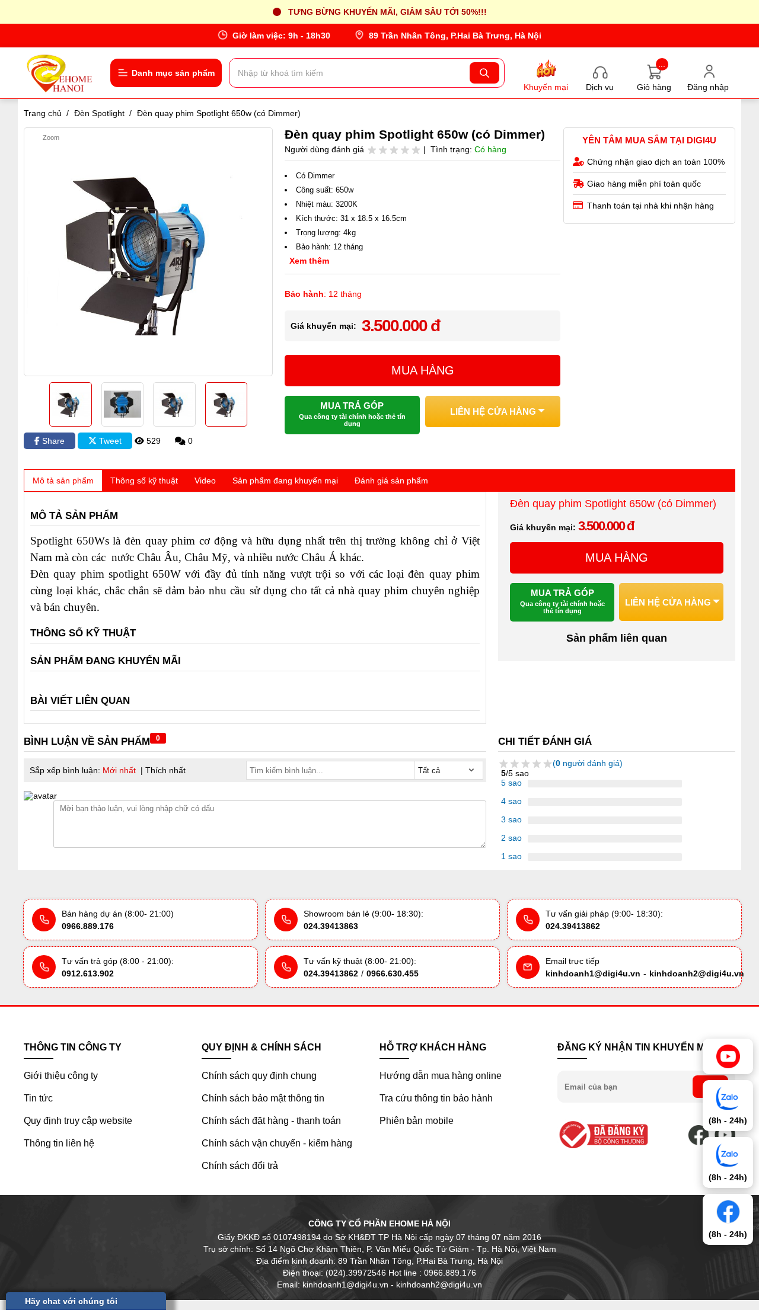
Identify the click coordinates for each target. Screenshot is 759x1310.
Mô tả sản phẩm (63, 480)
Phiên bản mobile (417, 1121)
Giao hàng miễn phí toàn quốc (644, 183)
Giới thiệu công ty (61, 1076)
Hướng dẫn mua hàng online (441, 1076)
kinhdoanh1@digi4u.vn (593, 973)
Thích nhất (165, 770)
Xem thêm (309, 260)
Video (205, 480)
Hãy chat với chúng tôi (71, 1301)
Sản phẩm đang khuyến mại (285, 480)
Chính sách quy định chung (259, 1076)
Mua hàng (422, 370)
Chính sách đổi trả (240, 1166)
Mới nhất (119, 770)
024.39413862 (573, 926)
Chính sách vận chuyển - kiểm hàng (277, 1143)
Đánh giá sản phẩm (391, 480)
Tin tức (38, 1098)
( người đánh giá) (588, 763)
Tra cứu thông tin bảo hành (436, 1098)
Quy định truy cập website (78, 1121)
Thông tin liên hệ (59, 1143)
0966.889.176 (88, 926)
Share (52, 441)
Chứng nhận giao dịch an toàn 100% (656, 161)
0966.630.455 (392, 973)
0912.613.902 (88, 973)
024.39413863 (331, 926)
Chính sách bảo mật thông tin (263, 1098)
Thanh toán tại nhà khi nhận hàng (650, 205)
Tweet (109, 441)
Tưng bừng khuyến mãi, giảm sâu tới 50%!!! (387, 12)
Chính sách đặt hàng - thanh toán (271, 1121)
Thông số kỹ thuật (144, 480)
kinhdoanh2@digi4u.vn (696, 973)
